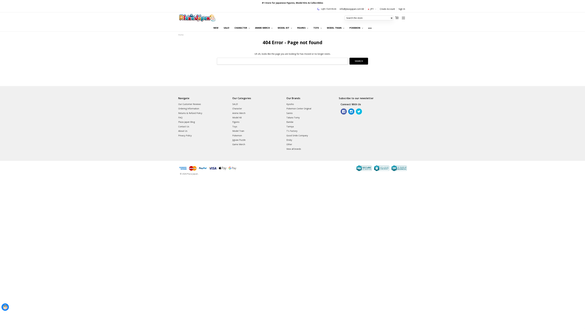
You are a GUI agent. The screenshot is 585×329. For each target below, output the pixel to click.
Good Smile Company (297, 135)
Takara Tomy (293, 117)
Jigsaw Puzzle (239, 139)
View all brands (293, 148)
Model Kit (284, 27)
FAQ (180, 117)
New (215, 27)
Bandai (289, 121)
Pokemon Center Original (298, 108)
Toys (316, 27)
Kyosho (290, 104)
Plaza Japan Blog (186, 121)
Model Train (334, 27)
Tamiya (290, 126)
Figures (301, 27)
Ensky (289, 139)
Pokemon (355, 27)
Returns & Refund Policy (190, 113)
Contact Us (183, 126)
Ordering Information (188, 108)
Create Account (387, 8)
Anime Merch (262, 27)
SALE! (226, 27)
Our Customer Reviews (189, 104)
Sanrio (289, 113)
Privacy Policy (185, 135)
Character (241, 27)
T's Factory (291, 130)
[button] (391, 18)
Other (289, 144)
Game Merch (238, 144)
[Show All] (370, 28)
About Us (182, 130)
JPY (372, 8)
